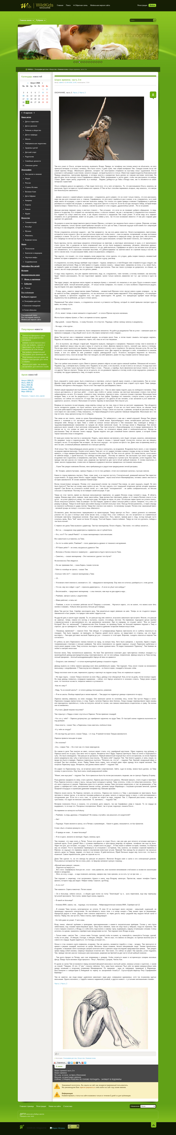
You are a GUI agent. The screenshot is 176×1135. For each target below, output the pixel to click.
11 (99, 62)
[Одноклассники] (74, 1062)
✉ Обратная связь (80, 5)
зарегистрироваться (87, 1087)
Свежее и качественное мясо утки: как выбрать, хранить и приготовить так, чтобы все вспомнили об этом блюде (33, 346)
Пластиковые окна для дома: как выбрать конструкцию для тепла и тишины (35, 359)
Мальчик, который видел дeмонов (68, 1077)
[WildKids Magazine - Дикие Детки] (22, 1127)
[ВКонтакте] (69, 1062)
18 (27, 99)
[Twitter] (71, 1062)
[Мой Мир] (77, 1062)
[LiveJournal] (79, 1062)
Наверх (153, 1125)
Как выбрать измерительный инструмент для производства (34, 353)
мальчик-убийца (32, 1114)
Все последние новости (30, 317)
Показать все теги (27, 1116)
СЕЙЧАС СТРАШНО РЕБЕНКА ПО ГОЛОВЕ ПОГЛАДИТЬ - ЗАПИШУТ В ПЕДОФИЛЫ (88, 1079)
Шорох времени (61, 1073)
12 (101, 62)
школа (41, 1114)
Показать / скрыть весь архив (33, 396)
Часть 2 (82, 93)
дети (23, 1113)
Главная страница (27, 1106)
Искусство (81, 1058)
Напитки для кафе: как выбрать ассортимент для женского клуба (35, 365)
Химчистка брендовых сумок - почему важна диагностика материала (34, 338)
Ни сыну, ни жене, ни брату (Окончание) (70, 1075)
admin (61, 82)
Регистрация (142, 5)
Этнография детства (70, 1058)
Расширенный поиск (29, 315)
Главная (60, 5)
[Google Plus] (82, 1062)
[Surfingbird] (85, 1062)
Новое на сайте (55, 1106)
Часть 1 (76, 93)
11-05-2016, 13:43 (70, 82)
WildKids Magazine (37, 6)
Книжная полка (91, 1058)
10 (96, 62)
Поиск (68, 5)
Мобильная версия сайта (100, 5)
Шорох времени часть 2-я (64, 1071)
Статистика (67, 1106)
